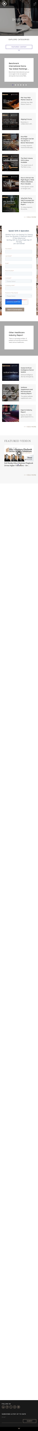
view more (31, 217)
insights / (5, 34)
